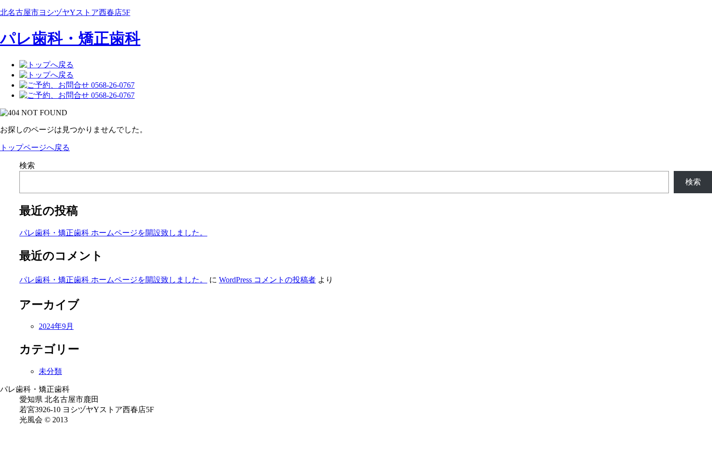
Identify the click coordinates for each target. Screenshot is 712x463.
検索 (27, 165)
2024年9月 (56, 326)
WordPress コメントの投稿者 (267, 280)
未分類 (50, 371)
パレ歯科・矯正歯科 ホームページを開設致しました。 (113, 233)
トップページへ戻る (35, 147)
